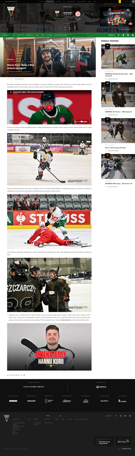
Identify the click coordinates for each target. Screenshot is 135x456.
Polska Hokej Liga (16, 429)
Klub (64, 1)
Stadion (89, 1)
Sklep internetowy (71, 1)
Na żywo (50, 35)
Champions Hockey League (18, 422)
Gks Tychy (11, 11)
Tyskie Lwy (36, 424)
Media (43, 35)
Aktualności (5, 35)
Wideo (13, 431)
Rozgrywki (29, 35)
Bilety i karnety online (60, 35)
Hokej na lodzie (49, 1)
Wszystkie (14, 434)
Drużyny (20, 35)
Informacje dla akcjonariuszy (18, 426)
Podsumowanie (15, 427)
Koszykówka (58, 1)
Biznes (95, 1)
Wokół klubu (15, 432)
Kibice (37, 35)
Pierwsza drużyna (37, 422)
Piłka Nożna (41, 1)
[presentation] (52, 13)
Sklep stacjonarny (82, 1)
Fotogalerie (14, 424)
